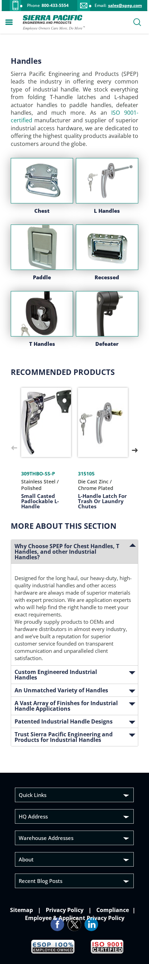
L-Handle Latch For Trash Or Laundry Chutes (102, 501)
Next (134, 448)
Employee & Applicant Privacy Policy (74, 917)
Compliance (112, 910)
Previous (14, 448)
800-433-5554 (55, 5)
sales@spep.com (125, 5)
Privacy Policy (64, 910)
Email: (100, 5)
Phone (33, 5)
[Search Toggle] (137, 23)
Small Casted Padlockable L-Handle (40, 501)
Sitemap (22, 910)
